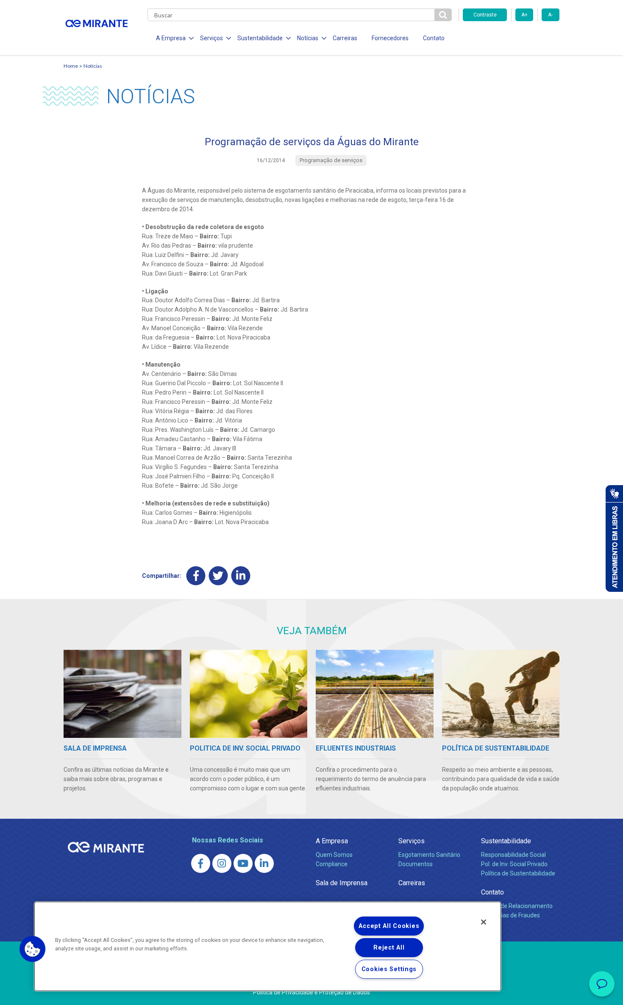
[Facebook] (196, 575)
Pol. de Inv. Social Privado (514, 864)
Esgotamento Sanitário (429, 854)
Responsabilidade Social (513, 854)
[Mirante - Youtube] (243, 863)
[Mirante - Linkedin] (264, 863)
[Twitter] (218, 575)
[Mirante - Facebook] (200, 863)
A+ (524, 15)
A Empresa (332, 841)
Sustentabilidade (506, 841)
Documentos (415, 864)
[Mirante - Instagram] (221, 863)
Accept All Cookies (389, 926)
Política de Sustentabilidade (518, 873)
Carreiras (345, 38)
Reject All (388, 947)
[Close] (483, 922)
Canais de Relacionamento (517, 906)
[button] (32, 949)
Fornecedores (390, 38)
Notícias (92, 66)
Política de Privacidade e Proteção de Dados (311, 992)
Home (71, 66)
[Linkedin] (240, 575)
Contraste (485, 15)
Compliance (332, 864)
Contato (434, 38)
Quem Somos (334, 854)
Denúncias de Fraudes (510, 915)
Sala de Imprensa (341, 883)
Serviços (411, 841)
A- (550, 15)
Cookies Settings (389, 969)
